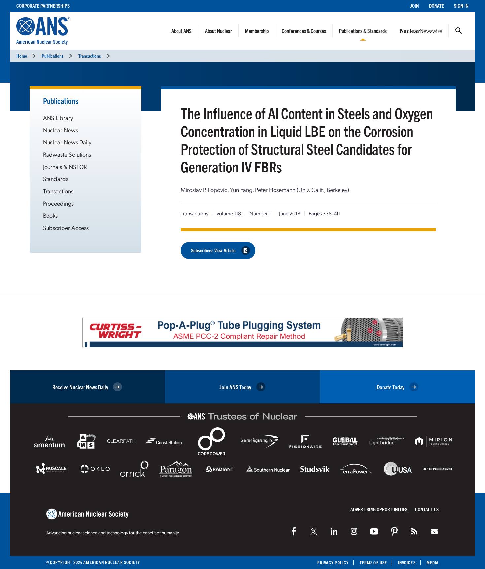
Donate (436, 5)
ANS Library (58, 117)
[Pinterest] (394, 531)
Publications (53, 56)
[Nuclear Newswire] (414, 531)
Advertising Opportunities (378, 509)
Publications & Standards (363, 30)
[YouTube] (374, 531)
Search (459, 31)
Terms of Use (373, 562)
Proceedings (58, 203)
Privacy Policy (333, 562)
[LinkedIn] (334, 531)
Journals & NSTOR (65, 166)
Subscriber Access (66, 227)
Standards (55, 178)
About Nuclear (218, 30)
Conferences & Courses (304, 30)
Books (50, 215)
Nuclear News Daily (67, 142)
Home (21, 56)
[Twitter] (313, 531)
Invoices (407, 562)
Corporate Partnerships (43, 5)
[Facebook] (293, 531)
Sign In (461, 5)
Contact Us (427, 509)
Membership (257, 30)
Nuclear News (60, 129)
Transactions (89, 56)
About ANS (181, 30)
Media (433, 562)
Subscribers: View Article (213, 250)
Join (414, 5)
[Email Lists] (434, 531)
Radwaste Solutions (67, 154)
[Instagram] (354, 531)
